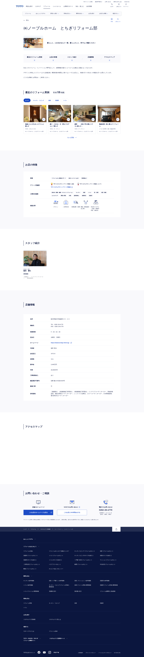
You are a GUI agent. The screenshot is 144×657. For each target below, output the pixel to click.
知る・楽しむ (80, 6)
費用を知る (26, 576)
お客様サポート (68, 6)
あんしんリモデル (28, 539)
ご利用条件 (80, 652)
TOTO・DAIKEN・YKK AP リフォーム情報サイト (31, 639)
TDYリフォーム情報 (87, 1)
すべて (27, 100)
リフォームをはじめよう (30, 546)
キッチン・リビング (38, 100)
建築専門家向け (98, 1)
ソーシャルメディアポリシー (105, 652)
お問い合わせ (108, 1)
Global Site (126, 1)
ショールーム (57, 6)
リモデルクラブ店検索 (45, 529)
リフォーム (46, 6)
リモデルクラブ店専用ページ (57, 638)
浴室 (49, 100)
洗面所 (57, 100)
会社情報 (89, 6)
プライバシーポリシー (91, 652)
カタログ (38, 6)
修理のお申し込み (118, 1)
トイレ (65, 100)
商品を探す (29, 6)
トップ (25, 529)
